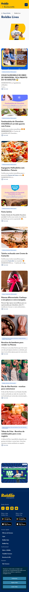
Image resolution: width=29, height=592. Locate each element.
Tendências (8, 294)
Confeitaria (4, 338)
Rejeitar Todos (14, 582)
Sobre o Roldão (6, 550)
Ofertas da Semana (7, 533)
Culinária (4, 71)
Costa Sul (11, 261)
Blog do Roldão (6, 13)
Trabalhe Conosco (7, 553)
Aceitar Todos (14, 586)
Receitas (8, 71)
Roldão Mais (5, 540)
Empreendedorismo (14, 338)
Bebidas (3, 383)
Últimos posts (13, 71)
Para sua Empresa (14, 427)
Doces (8, 338)
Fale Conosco (5, 564)
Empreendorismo (22, 338)
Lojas (3, 536)
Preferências (14, 578)
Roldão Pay (5, 543)
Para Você (20, 427)
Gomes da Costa (13, 175)
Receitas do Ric (9, 7)
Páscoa (3, 294)
